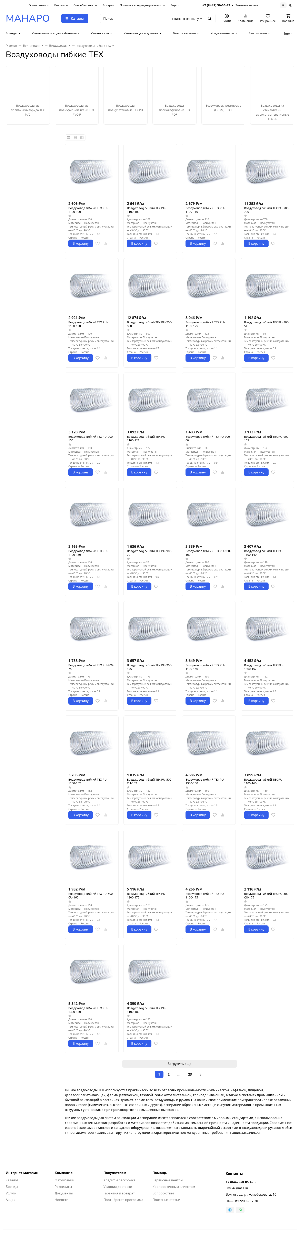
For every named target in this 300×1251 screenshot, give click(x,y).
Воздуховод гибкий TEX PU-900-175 (149, 667)
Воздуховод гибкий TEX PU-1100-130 (88, 553)
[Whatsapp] (240, 1210)
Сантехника (100, 33)
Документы (64, 1193)
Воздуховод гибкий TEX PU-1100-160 (263, 781)
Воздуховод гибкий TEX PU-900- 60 (208, 438)
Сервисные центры (167, 1180)
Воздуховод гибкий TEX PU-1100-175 (205, 895)
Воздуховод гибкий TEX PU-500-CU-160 (91, 895)
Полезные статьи (166, 1199)
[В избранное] (97, 243)
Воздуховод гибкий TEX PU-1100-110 (205, 210)
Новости (61, 1199)
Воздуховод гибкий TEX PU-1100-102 (146, 210)
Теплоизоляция (184, 33)
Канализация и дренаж (141, 33)
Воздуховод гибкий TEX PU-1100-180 (146, 1010)
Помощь (159, 1172)
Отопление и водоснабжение (54, 33)
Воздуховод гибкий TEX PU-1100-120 (88, 324)
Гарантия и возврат (119, 1193)
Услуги (11, 1193)
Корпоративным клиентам (173, 1186)
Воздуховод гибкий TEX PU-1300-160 (205, 781)
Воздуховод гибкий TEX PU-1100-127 (146, 438)
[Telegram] (230, 1210)
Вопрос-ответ (163, 1193)
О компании (37, 5)
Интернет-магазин (22, 1172)
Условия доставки (117, 1186)
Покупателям (114, 1172)
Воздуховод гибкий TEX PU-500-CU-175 (266, 895)
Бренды (11, 33)
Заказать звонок (247, 5)
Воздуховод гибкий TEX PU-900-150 (91, 438)
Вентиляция (258, 33)
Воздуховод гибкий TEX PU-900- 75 (91, 667)
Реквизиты (63, 1186)
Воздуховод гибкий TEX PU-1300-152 (263, 667)
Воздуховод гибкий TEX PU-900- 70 (149, 553)
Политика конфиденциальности (142, 5)
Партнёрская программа (123, 1199)
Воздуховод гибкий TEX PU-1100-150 (205, 667)
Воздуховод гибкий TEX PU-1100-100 (88, 210)
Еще (174, 5)
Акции (11, 1199)
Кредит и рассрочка (119, 1180)
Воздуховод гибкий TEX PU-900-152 (266, 438)
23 (190, 1074)
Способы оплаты (85, 5)
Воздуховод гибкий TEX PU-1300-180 (88, 1010)
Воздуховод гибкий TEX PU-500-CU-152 (149, 781)
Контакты (61, 5)
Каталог (12, 1180)
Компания (63, 1172)
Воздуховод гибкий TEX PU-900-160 (208, 553)
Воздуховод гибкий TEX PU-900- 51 (266, 324)
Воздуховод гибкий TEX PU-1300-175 (146, 895)
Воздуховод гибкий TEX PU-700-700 (266, 210)
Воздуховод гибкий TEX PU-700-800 (149, 324)
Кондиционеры (222, 33)
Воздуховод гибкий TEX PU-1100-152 (88, 781)
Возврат (108, 5)
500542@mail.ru (237, 1188)
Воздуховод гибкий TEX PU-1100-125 (205, 324)
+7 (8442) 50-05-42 (216, 5)
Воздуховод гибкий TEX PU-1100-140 (263, 553)
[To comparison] (105, 243)
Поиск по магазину (185, 19)
